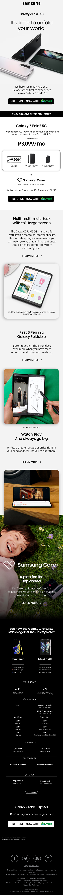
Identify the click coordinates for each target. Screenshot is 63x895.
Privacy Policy (34, 866)
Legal (26, 866)
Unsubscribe (52, 874)
